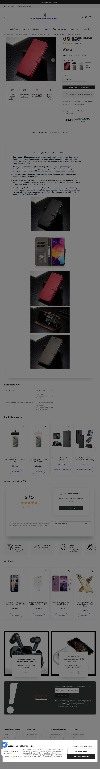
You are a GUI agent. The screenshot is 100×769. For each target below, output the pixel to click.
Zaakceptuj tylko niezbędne (81, 746)
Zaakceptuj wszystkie (81, 756)
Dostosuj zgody (81, 751)
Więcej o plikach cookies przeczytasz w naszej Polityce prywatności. (36, 756)
